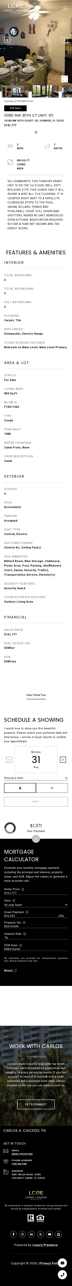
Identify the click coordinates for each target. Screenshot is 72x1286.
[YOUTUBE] (49, 1234)
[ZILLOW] (58, 1234)
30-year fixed (13, 905)
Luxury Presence (45, 1245)
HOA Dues (11, 945)
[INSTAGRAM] (22, 1234)
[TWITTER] (40, 1234)
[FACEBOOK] (13, 1234)
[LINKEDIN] (31, 1234)
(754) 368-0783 (19, 1164)
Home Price (12, 889)
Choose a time (13, 778)
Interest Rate (13, 933)
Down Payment (14, 912)
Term (7, 900)
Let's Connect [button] (36, 1104)
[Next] (63, 760)
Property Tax (12, 922)
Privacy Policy (50, 1263)
